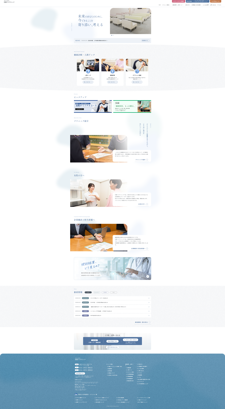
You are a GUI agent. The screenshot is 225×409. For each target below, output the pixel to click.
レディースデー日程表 (178, 1)
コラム (139, 377)
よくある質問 (206, 4)
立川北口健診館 (121, 397)
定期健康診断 (130, 376)
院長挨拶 (110, 370)
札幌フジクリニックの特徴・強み (115, 366)
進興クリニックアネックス (81, 402)
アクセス (219, 4)
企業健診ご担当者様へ (196, 4)
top (160, 4)
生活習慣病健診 (130, 374)
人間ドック (129, 369)
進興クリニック (79, 399)
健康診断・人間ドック (177, 4)
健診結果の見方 (130, 380)
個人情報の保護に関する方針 (144, 379)
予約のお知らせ (96, 292)
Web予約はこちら (215, 1)
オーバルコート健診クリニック (102, 397)
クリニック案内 (165, 4)
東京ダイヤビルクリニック (101, 399)
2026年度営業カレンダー (143, 383)
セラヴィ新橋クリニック (81, 397)
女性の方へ (187, 4)
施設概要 (110, 368)
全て (88, 292)
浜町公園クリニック (100, 402)
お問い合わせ (213, 4)
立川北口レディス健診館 (123, 399)
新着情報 (105, 292)
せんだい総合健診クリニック (123, 402)
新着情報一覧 (145, 40)
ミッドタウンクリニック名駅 (144, 397)
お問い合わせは (112, 347)
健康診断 (129, 367)
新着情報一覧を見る (141, 322)
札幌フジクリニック (142, 399)
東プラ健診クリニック (142, 402)
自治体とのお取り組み (112, 375)
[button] (111, 35)
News (114, 292)
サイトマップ (141, 381)
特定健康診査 (130, 378)
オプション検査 (130, 372)
